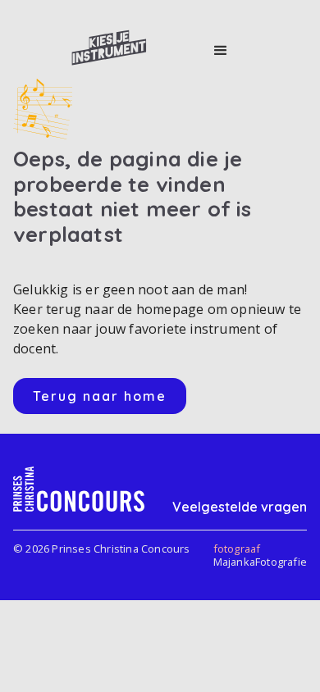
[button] (220, 50)
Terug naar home (100, 396)
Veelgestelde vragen (239, 507)
